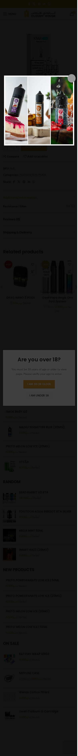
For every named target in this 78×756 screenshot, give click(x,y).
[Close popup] (72, 78)
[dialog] (39, 110)
